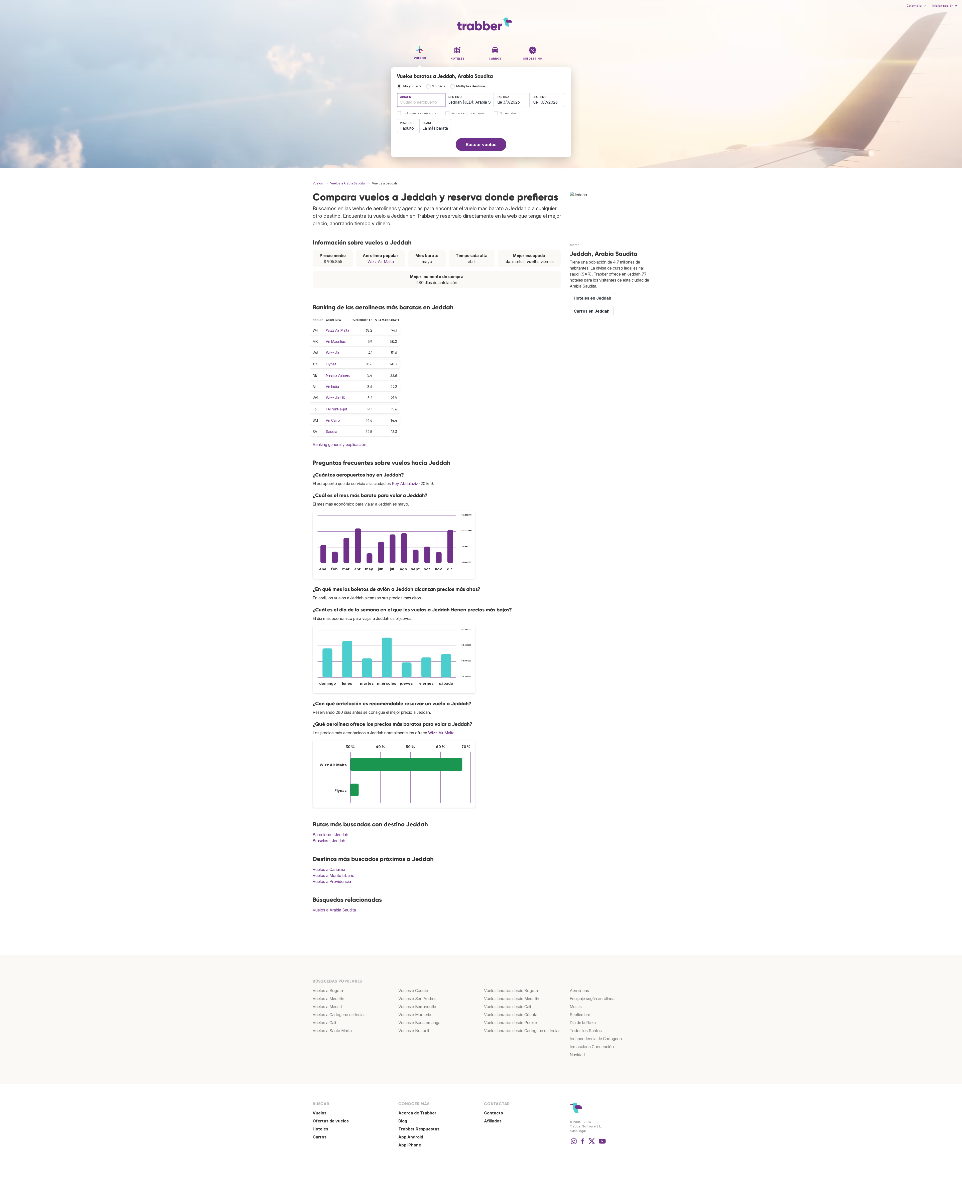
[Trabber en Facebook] (583, 1143)
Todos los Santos (586, 1030)
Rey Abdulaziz (405, 483)
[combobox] (421, 100)
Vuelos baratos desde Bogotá (511, 990)
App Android (410, 1136)
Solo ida (438, 86)
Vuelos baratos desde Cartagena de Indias (522, 1030)
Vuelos (319, 1112)
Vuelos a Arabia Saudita (334, 909)
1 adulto (407, 128)
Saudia (331, 431)
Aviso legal (578, 1131)
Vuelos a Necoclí (413, 1030)
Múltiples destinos (471, 86)
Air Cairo (333, 420)
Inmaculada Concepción (592, 1046)
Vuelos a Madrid (327, 1006)
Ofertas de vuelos (331, 1120)
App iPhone (409, 1144)
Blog (402, 1120)
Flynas (331, 364)
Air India (332, 386)
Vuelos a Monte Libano (333, 875)
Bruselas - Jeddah (329, 840)
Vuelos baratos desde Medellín (511, 998)
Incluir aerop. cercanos (419, 113)
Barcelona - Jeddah (330, 834)
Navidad (577, 1054)
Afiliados (493, 1120)
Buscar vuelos (481, 144)
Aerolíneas (579, 990)
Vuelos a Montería (414, 1014)
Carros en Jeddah (592, 311)
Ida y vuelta (412, 86)
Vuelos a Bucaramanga (419, 1022)
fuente (574, 245)
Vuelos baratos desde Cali (507, 1006)
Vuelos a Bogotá (328, 990)
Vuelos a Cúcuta (413, 990)
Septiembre (580, 1014)
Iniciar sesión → (944, 6)
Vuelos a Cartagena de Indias (339, 1014)
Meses (576, 1006)
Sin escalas (508, 113)
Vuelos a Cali (324, 1022)
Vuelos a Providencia (332, 881)
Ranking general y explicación (339, 444)
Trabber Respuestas (418, 1128)
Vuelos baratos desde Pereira (510, 1022)
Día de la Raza (583, 1022)
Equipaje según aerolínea (592, 998)
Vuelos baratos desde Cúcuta (510, 1014)
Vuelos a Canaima (329, 869)
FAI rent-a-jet (336, 409)
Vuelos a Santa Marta (332, 1030)
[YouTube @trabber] (601, 1143)
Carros (319, 1136)
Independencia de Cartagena (596, 1038)
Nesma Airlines (338, 375)
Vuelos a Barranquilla (417, 1006)
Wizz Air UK (335, 398)
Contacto (493, 1112)
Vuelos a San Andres (417, 998)
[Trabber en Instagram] (574, 1143)
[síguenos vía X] (592, 1143)
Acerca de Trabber (417, 1112)
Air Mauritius (336, 341)
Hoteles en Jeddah (592, 298)
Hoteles (320, 1128)
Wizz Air (332, 353)
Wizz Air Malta (381, 261)
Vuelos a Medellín (328, 998)
